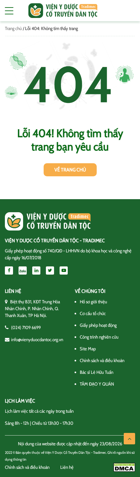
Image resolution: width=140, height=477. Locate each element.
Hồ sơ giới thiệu (93, 302)
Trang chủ (13, 28)
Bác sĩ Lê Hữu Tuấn (96, 372)
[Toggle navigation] (9, 10)
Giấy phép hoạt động (98, 325)
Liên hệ (67, 467)
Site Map (88, 349)
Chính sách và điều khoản (102, 360)
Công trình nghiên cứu (99, 337)
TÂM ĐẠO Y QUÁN (97, 384)
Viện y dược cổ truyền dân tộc (62, 10)
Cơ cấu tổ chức (93, 313)
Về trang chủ (70, 170)
